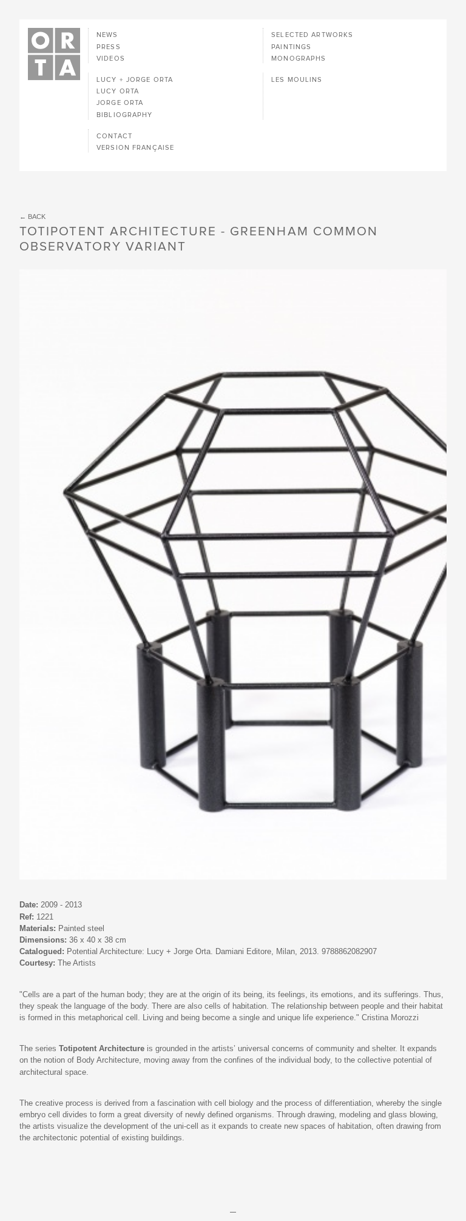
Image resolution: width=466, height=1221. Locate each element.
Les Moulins (296, 79)
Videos (110, 58)
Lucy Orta (117, 91)
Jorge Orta (119, 102)
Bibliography (124, 115)
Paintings (291, 47)
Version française (135, 147)
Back (37, 216)
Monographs (298, 58)
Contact (114, 136)
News (107, 35)
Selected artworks (312, 35)
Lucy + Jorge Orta (134, 79)
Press (108, 47)
